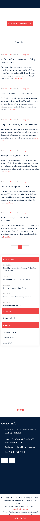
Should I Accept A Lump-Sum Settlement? (14, 219)
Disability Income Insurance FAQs (16, 93)
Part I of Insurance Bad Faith (14, 288)
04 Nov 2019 (7, 265)
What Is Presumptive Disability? (15, 186)
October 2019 (8, 338)
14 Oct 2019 (7, 285)
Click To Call (20, 518)
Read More (18, 79)
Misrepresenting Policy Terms (14, 155)
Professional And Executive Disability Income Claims (18, 61)
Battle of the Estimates (12, 305)
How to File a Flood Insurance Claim (17, 279)
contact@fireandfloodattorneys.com (22, 447)
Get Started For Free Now (20, 24)
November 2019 (9, 332)
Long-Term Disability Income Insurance (19, 124)
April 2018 (7, 343)
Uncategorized (9, 318)
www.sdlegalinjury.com (19, 509)
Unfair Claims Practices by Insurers (17, 297)
